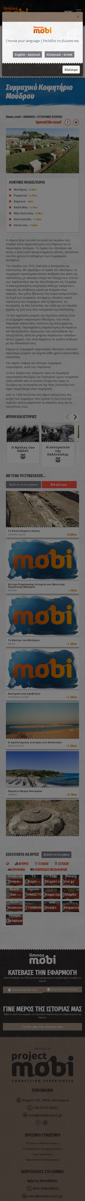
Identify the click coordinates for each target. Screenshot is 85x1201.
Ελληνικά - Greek (59, 54)
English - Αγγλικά (27, 54)
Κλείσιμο (71, 69)
